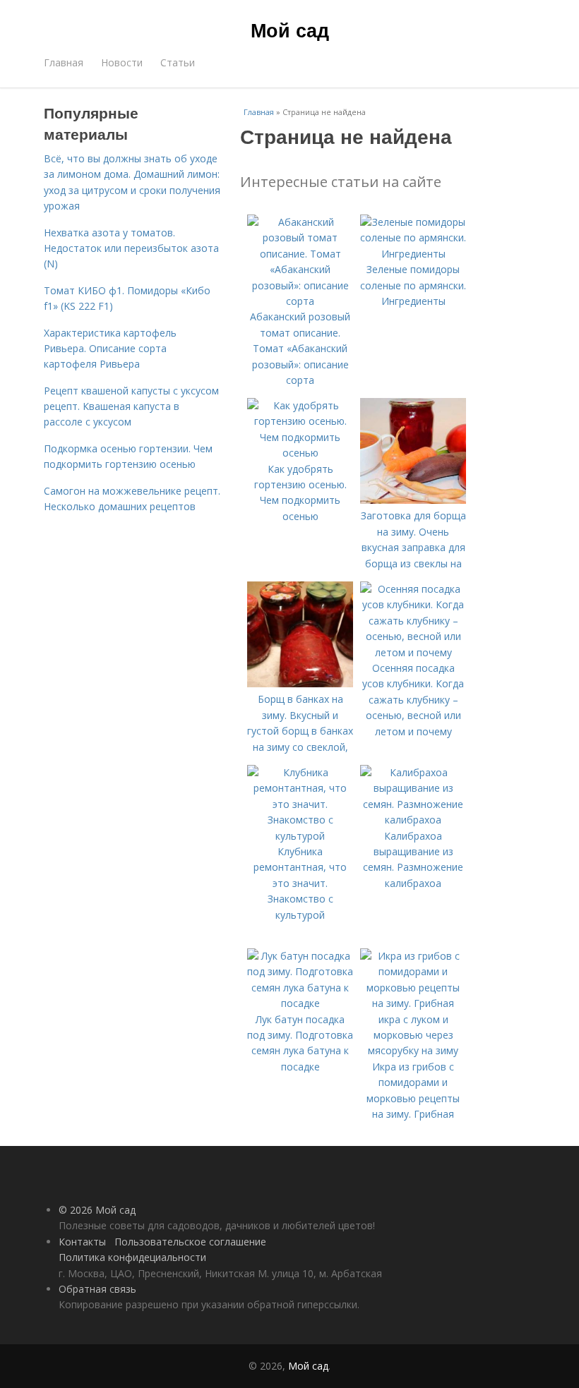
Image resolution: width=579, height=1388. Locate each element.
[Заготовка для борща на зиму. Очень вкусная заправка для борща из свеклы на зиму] (413, 500)
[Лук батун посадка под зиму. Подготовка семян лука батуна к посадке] (300, 1003)
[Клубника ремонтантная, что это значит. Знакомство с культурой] (300, 836)
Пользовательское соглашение (190, 1241)
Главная (63, 62)
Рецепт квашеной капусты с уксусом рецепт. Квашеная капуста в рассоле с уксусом (131, 406)
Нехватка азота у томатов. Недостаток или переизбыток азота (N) (131, 248)
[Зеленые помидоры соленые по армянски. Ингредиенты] (413, 253)
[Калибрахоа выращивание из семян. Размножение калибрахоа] (413, 819)
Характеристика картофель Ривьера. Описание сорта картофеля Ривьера (110, 348)
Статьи (177, 62)
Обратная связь (97, 1289)
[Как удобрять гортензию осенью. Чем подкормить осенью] (300, 452)
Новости (122, 62)
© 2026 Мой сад (97, 1210)
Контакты (82, 1241)
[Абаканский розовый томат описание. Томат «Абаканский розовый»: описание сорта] (300, 301)
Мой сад (290, 29)
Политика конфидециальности (132, 1257)
